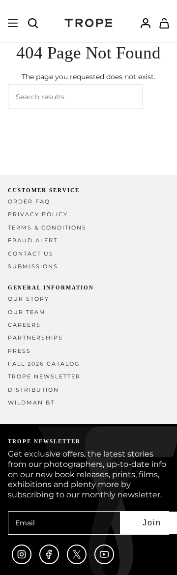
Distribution (33, 390)
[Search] (156, 97)
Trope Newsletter (44, 377)
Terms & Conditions (47, 228)
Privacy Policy (38, 214)
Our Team (27, 312)
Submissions (33, 266)
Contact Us (31, 254)
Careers (24, 325)
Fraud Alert (33, 240)
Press (19, 351)
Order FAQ (29, 202)
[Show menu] (13, 23)
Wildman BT (31, 403)
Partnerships (35, 338)
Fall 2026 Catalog (44, 364)
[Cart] (164, 23)
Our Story (28, 299)
